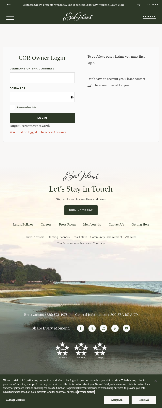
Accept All (116, 399)
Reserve (149, 16)
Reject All (144, 399)
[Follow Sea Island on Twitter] (92, 328)
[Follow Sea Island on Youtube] (126, 328)
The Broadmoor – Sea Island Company (81, 243)
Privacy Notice (86, 391)
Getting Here (140, 224)
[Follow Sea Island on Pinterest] (115, 328)
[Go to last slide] (8, 4)
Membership (92, 224)
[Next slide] (138, 4)
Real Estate (80, 237)
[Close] (155, 380)
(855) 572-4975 (56, 315)
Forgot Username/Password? (30, 126)
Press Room (67, 224)
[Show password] (72, 98)
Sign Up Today (81, 210)
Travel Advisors (34, 237)
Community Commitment (106, 237)
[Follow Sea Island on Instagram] (103, 328)
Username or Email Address (32, 68)
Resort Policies (23, 224)
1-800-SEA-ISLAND (123, 315)
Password (18, 88)
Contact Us (116, 224)
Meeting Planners (58, 237)
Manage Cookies (15, 399)
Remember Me (26, 107)
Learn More (117, 4)
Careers (46, 224)
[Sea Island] (78, 16)
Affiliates (130, 237)
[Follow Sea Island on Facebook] (80, 328)
